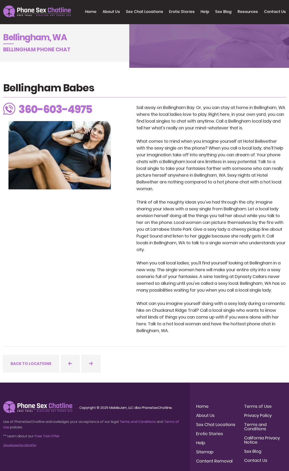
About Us (111, 11)
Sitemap (204, 452)
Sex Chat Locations (144, 11)
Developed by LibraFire (19, 445)
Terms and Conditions (138, 421)
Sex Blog (223, 11)
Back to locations (31, 363)
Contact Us (275, 11)
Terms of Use (258, 406)
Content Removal (214, 461)
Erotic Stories (181, 11)
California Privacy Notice (262, 440)
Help (205, 11)
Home (90, 11)
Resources (248, 11)
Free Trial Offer (47, 436)
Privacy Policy (258, 415)
